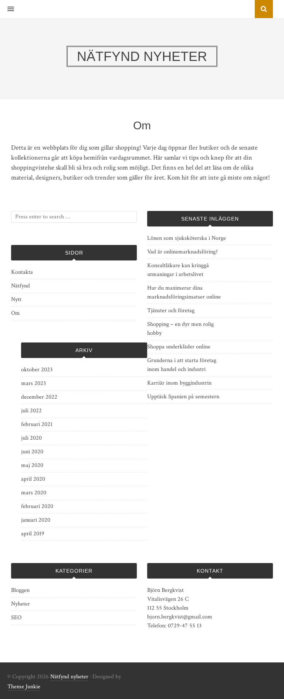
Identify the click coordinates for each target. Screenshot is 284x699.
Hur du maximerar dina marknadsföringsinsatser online (184, 292)
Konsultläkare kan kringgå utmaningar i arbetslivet (178, 270)
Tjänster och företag (171, 310)
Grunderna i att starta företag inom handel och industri (181, 365)
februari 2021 (37, 424)
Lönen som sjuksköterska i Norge (186, 238)
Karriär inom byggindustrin (179, 383)
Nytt (16, 299)
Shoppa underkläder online (178, 347)
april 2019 (32, 534)
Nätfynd (20, 286)
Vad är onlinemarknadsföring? (182, 252)
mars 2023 (33, 383)
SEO (16, 617)
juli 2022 (31, 411)
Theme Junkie (23, 687)
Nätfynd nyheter (69, 677)
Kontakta (22, 272)
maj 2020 (32, 465)
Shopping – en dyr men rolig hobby (180, 328)
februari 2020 (37, 506)
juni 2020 (32, 452)
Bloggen (20, 590)
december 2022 (39, 397)
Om (15, 313)
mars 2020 (33, 493)
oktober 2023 (37, 370)
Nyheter (20, 604)
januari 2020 (35, 520)
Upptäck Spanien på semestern (183, 396)
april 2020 (33, 479)
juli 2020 (31, 438)
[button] (7, 9)
